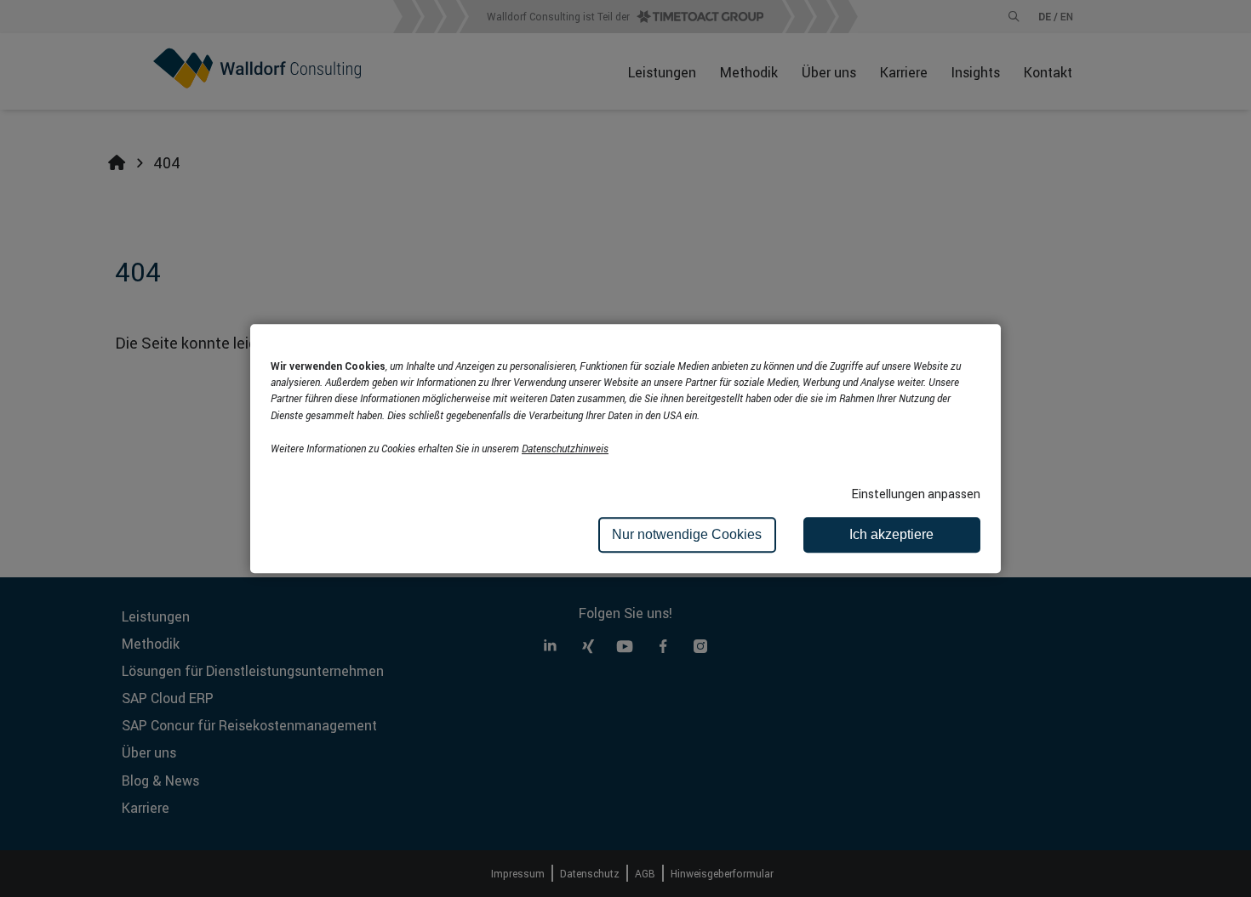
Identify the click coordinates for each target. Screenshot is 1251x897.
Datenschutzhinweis (565, 448)
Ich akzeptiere (891, 534)
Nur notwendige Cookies (687, 534)
